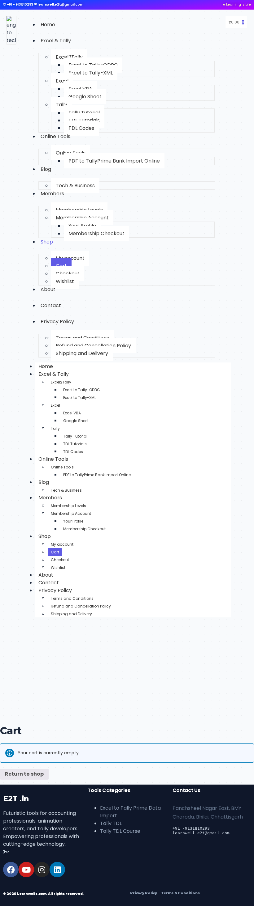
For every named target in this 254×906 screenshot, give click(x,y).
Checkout (60, 559)
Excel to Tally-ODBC (81, 389)
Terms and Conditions (72, 598)
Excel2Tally (69, 57)
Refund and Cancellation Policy (81, 606)
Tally (61, 104)
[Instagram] (42, 869)
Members (52, 193)
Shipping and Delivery (82, 353)
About (48, 289)
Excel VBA (72, 413)
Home (48, 24)
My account (62, 544)
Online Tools (55, 136)
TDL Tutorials (75, 444)
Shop (47, 241)
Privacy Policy (57, 321)
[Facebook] (11, 869)
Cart (55, 552)
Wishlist (65, 281)
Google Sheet (85, 96)
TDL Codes (81, 128)
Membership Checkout (96, 233)
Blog (46, 169)
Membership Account (82, 217)
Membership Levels (68, 505)
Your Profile (73, 521)
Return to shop (24, 773)
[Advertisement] (127, 675)
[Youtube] (26, 869)
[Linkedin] (57, 869)
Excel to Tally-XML (90, 72)
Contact (51, 305)
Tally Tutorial (75, 436)
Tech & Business (75, 185)
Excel (62, 80)
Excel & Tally (56, 40)
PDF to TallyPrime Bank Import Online (114, 160)
